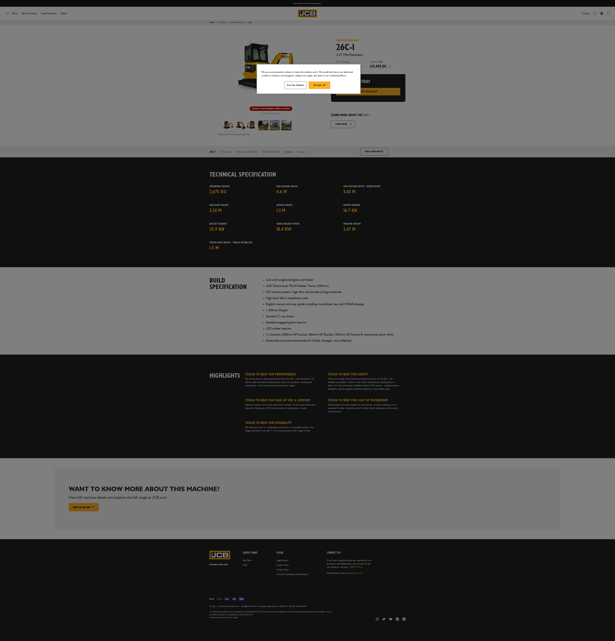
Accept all (319, 85)
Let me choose (295, 85)
